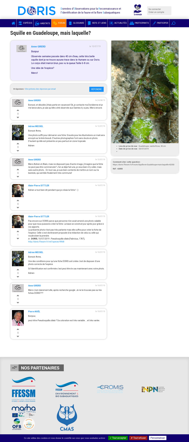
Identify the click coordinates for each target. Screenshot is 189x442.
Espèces (27, 23)
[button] (173, 23)
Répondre (96, 89)
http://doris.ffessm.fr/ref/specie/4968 (46, 241)
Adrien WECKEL (35, 126)
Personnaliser (157, 438)
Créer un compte (156, 12)
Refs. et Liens (99, 23)
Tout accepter (119, 438)
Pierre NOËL (34, 311)
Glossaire (78, 23)
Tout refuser (139, 438)
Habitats (45, 23)
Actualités (120, 23)
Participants (141, 23)
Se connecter (155, 9)
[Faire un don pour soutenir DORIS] (138, 10)
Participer (162, 23)
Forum (61, 23)
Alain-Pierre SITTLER (38, 185)
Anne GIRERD (38, 46)
